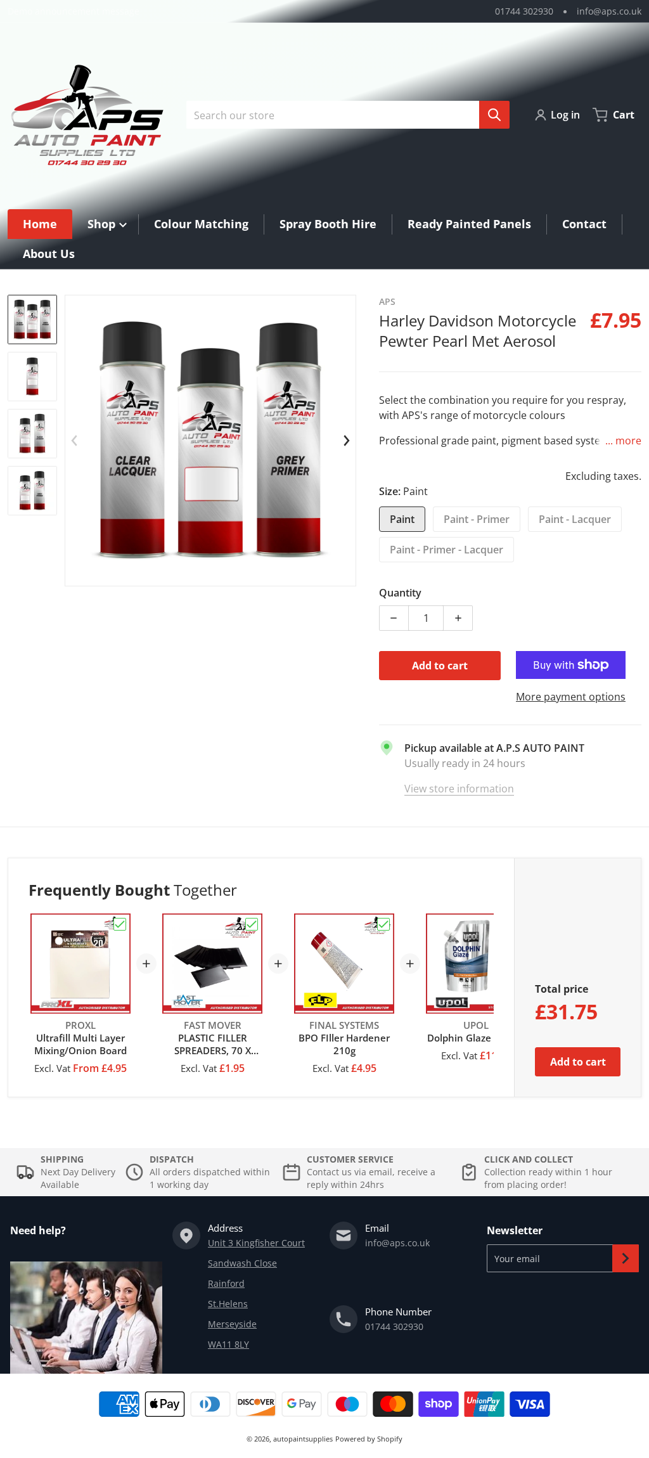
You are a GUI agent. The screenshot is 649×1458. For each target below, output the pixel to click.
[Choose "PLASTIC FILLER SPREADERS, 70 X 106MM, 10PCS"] (251, 924)
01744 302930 (524, 11)
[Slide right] (346, 440)
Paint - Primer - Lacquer (446, 550)
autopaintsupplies (303, 1438)
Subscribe (625, 1258)
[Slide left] (74, 440)
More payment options (571, 697)
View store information (459, 789)
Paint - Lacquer (575, 519)
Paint (402, 519)
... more (623, 441)
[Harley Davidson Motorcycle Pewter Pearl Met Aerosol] (32, 319)
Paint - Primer (477, 519)
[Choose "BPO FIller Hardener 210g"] (383, 924)
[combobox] (342, 115)
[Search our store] (494, 115)
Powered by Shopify (368, 1438)
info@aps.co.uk (609, 11)
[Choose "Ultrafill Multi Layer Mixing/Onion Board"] (119, 924)
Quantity (400, 593)
